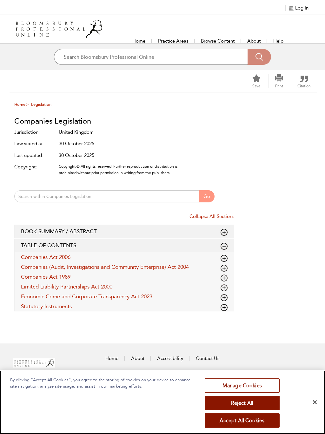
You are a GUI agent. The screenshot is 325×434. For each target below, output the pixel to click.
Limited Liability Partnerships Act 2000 (66, 286)
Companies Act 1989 (45, 277)
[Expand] (224, 246)
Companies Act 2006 (45, 257)
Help (278, 41)
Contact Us (207, 358)
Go (206, 196)
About (254, 41)
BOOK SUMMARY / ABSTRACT (59, 231)
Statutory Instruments (46, 306)
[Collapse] (224, 232)
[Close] (315, 402)
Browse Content (218, 41)
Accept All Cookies (242, 420)
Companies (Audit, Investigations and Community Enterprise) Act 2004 (105, 267)
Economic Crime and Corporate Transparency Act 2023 (86, 296)
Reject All (242, 403)
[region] (162, 402)
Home (138, 41)
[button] (279, 81)
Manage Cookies (242, 386)
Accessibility (170, 358)
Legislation (41, 104)
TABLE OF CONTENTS (48, 245)
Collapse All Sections (211, 216)
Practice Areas (173, 41)
